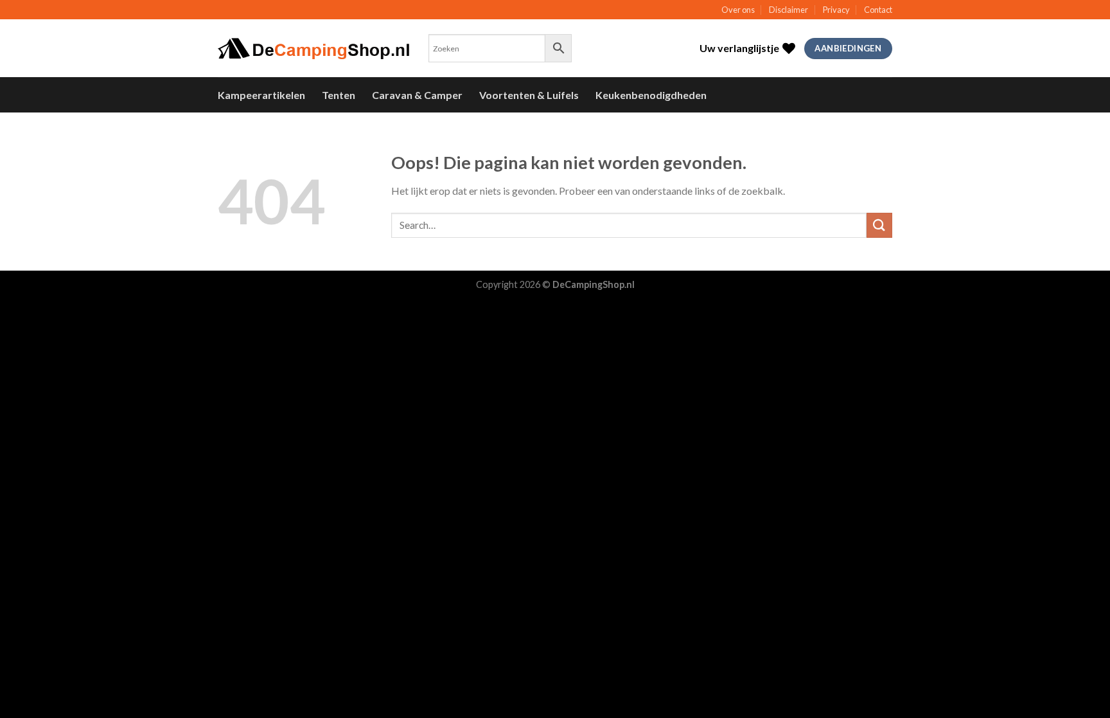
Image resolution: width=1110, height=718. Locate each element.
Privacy (836, 9)
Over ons (738, 9)
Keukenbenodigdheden (651, 95)
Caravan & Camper (417, 95)
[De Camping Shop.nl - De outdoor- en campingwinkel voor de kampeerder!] (313, 49)
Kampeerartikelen (261, 95)
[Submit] (879, 225)
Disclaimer (788, 9)
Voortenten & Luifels (529, 95)
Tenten (338, 95)
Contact (878, 9)
